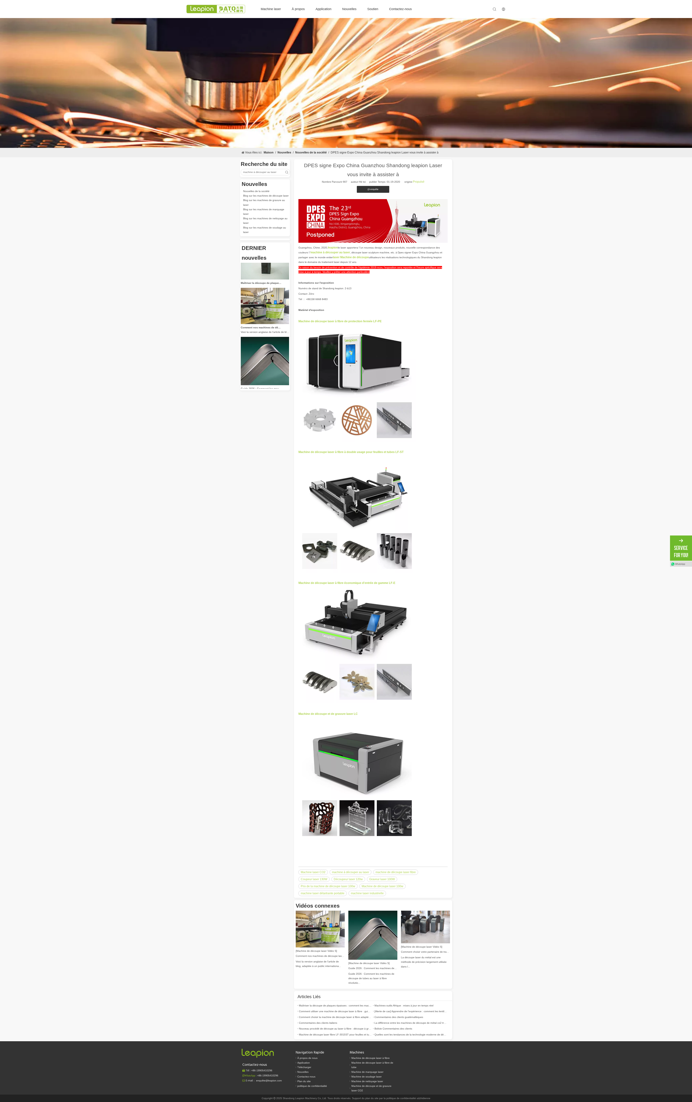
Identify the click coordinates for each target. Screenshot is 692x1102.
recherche (287, 172)
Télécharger (304, 1067)
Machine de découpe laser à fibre (370, 1058)
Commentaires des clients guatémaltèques (398, 1017)
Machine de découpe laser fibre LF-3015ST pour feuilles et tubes (335, 1034)
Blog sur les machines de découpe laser (266, 195)
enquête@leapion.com (269, 1080)
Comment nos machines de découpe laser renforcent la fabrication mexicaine (261, 307)
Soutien (372, 9)
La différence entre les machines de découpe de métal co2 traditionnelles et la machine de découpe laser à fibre (410, 1022)
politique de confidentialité (312, 1086)
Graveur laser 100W (382, 879)
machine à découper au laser (350, 872)
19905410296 (261, 1070)
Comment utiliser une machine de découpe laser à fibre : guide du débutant (335, 1011)
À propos (298, 9)
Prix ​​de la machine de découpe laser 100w (328, 886)
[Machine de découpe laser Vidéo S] (316, 950)
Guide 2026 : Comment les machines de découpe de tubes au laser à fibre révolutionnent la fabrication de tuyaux (261, 368)
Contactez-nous (400, 9)
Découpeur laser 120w (348, 879)
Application (323, 9)
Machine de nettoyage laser (367, 1081)
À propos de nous (307, 1058)
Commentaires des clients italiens (318, 1022)
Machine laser (271, 9)
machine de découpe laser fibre (396, 872)
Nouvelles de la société (256, 191)
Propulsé (418, 181)
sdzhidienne (423, 1098)
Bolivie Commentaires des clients (393, 1028)
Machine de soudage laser (366, 1076)
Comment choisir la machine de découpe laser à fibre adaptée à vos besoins (335, 1017)
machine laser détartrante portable (322, 893)
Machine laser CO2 (313, 872)
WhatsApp (680, 564)
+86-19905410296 (267, 1075)
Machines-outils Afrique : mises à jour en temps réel (403, 1005)
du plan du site (370, 1098)
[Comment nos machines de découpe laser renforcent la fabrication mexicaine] (265, 303)
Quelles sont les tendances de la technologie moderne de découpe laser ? (410, 1034)
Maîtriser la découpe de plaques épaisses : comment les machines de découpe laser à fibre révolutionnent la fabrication (261, 262)
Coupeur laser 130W (314, 879)
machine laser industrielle (367, 893)
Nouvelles (349, 9)
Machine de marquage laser (367, 1071)
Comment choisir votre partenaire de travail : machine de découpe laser (425, 951)
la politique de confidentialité (400, 1098)
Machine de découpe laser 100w (382, 886)
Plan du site (304, 1081)
